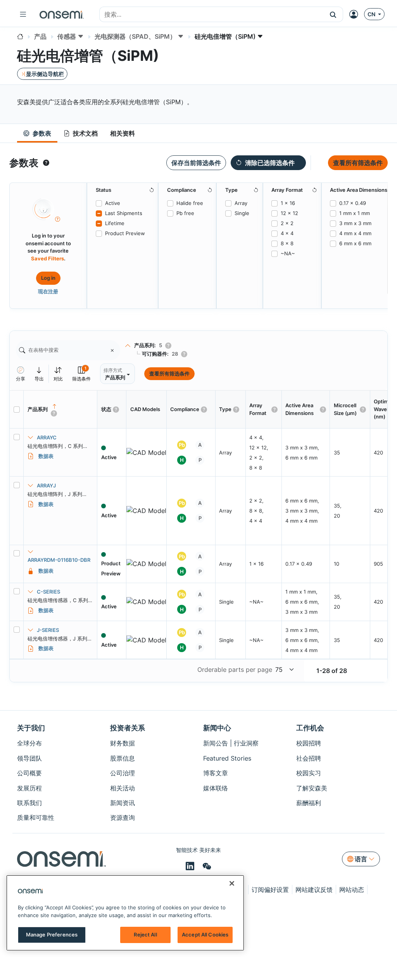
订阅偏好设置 (270, 889)
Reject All (145, 934)
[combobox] (211, 14)
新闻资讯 (122, 803)
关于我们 (31, 728)
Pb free (185, 213)
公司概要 (29, 773)
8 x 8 (287, 243)
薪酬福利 (308, 803)
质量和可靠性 (35, 817)
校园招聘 (308, 743)
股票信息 (122, 758)
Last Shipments (123, 213)
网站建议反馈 (314, 889)
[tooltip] (46, 162)
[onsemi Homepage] (61, 14)
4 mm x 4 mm (355, 233)
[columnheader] (60, 409)
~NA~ (288, 253)
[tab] (37, 133)
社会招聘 (308, 758)
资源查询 (122, 817)
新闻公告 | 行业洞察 (231, 743)
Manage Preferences (52, 934)
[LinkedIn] (191, 866)
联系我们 (29, 803)
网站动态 (351, 889)
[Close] (231, 883)
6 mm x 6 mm (355, 243)
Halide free (189, 203)
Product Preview (125, 233)
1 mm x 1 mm (354, 213)
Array (241, 203)
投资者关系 (127, 728)
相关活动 (122, 788)
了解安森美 (311, 788)
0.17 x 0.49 (352, 203)
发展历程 (29, 788)
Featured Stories (227, 758)
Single (242, 213)
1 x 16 (288, 203)
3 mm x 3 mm (355, 223)
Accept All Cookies (205, 934)
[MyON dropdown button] (356, 14)
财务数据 (122, 743)
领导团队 (29, 758)
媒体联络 (215, 788)
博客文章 (215, 773)
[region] (125, 913)
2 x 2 (287, 223)
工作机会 (310, 728)
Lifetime (114, 223)
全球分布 (29, 743)
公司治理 (122, 773)
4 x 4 (287, 233)
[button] (333, 14)
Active (112, 203)
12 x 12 (289, 213)
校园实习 (308, 773)
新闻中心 (217, 728)
